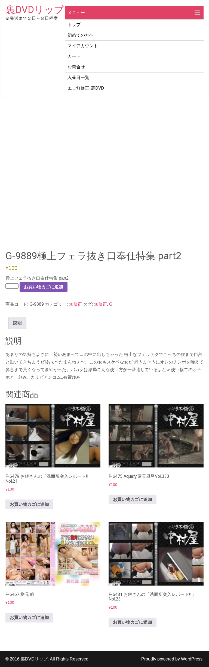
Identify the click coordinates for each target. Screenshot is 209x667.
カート (74, 56)
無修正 (75, 304)
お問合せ (76, 66)
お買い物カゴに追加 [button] (29, 504)
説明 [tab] (17, 323)
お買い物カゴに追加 (43, 286)
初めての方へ (80, 35)
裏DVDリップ (34, 9)
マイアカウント (82, 45)
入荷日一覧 (78, 77)
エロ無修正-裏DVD (85, 88)
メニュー (76, 12)
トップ (74, 24)
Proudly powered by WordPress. (172, 659)
